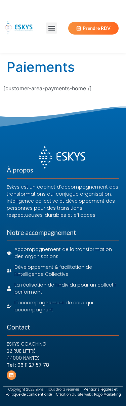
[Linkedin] (11, 375)
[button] (51, 28)
